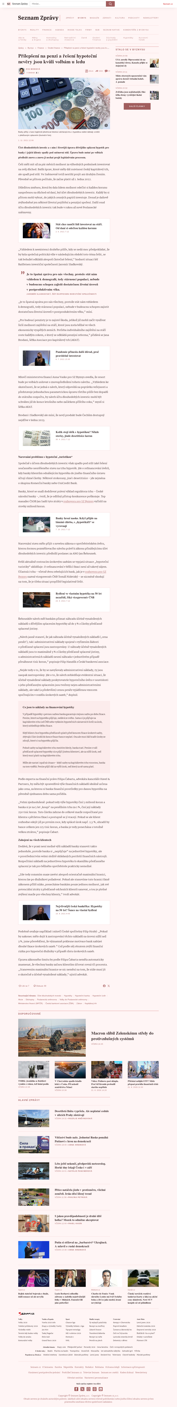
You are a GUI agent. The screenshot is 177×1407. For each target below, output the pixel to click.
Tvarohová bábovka (97, 1333)
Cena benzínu (102, 1347)
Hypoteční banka (82, 996)
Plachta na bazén (61, 1351)
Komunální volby (25, 1340)
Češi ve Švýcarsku (120, 1333)
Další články (137, 106)
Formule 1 (70, 1337)
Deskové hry (106, 1354)
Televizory (116, 1354)
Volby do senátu (24, 1337)
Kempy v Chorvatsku (121, 1322)
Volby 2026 (22, 1322)
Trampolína (74, 1351)
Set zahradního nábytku (110, 1351)
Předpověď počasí (74, 1347)
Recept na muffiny (97, 1326)
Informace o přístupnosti (133, 1367)
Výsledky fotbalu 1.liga (75, 1326)
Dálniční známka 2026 (146, 1326)
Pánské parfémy (143, 1354)
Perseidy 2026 (89, 1347)
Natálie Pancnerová (80, 1171)
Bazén (50, 1351)
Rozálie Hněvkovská (80, 1119)
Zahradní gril (127, 1351)
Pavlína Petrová (78, 1197)
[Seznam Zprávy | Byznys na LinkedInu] (101, 1389)
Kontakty (79, 1367)
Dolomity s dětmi (120, 1340)
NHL (67, 1340)
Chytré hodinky (129, 1354)
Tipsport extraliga (73, 1329)
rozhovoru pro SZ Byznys (78, 501)
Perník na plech (95, 1340)
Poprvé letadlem (120, 1326)
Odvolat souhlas (75, 1378)
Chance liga (70, 1322)
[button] (64, 103)
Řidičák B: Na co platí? (146, 1333)
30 (109, 71)
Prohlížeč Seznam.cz (72, 1372)
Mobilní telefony (50, 1354)
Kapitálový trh (91, 1003)
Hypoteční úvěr (99, 996)
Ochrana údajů (112, 1367)
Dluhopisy (30, 999)
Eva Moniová (33, 69)
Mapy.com (61, 1347)
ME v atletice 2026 (73, 1333)
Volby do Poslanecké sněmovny (73, 999)
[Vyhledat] (110, 4)
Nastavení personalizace (96, 1378)
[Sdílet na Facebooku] (104, 985)
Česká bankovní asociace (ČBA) (59, 1003)
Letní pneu (94, 1354)
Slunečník (85, 1351)
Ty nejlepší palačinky (98, 1322)
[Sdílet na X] (108, 985)
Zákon (79, 1003)
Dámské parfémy (81, 1354)
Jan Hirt (45, 1329)
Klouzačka (95, 1351)
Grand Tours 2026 (49, 1340)
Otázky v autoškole (144, 1337)
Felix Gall (46, 1337)
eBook (90, 71)
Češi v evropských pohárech (121, 1347)
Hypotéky (68, 996)
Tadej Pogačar (47, 1333)
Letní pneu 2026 (143, 1322)
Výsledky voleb (24, 1329)
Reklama (99, 1367)
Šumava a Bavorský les (122, 1329)
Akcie (20, 999)
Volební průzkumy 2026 (28, 1326)
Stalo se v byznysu (130, 49)
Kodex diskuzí (127, 1372)
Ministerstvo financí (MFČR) (30, 1003)
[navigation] (3, 4)
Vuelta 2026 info (48, 1322)
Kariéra (58, 1367)
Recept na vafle (95, 1337)
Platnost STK (142, 1340)
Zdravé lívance (95, 1329)
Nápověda (68, 1367)
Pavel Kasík (75, 1224)
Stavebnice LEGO (66, 1354)
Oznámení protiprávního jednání (44, 1372)
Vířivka (137, 1351)
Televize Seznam (91, 1372)
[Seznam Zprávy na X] (82, 1389)
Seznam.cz (168, 4)
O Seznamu (47, 1367)
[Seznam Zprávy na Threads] (95, 1389)
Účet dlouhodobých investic (49, 996)
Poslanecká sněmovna (47, 999)
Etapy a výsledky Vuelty (52, 1326)
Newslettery (141, 1372)
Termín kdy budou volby (28, 1333)
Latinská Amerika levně (123, 1337)
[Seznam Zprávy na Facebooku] (76, 1389)
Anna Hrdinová (77, 1145)
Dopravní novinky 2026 (146, 1329)
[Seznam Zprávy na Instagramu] (88, 1389)
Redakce (89, 1367)
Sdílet (101, 71)
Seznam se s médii (110, 1372)
